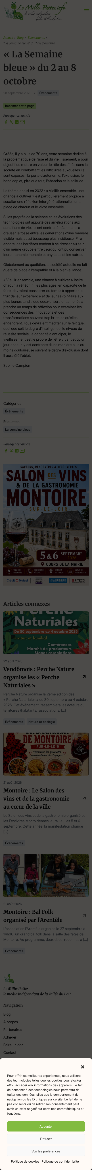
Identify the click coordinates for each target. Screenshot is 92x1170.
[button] (82, 1066)
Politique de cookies (25, 1161)
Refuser (46, 1139)
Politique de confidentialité (60, 1161)
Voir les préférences (46, 1151)
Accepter (46, 1126)
